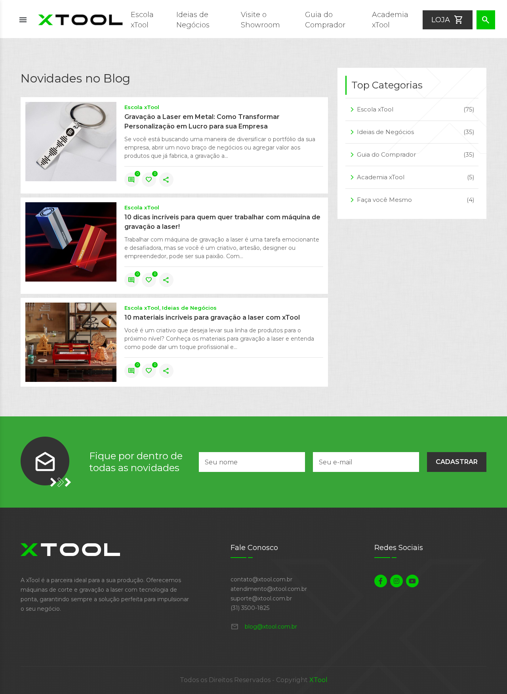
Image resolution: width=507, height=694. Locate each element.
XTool (318, 680)
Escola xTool (141, 107)
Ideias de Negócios (189, 308)
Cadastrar (457, 462)
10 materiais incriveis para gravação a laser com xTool (212, 317)
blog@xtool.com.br (264, 627)
